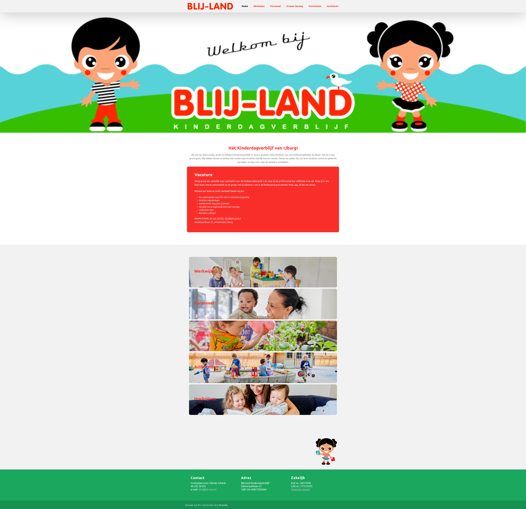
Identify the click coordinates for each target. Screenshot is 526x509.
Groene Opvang (294, 6)
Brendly (223, 505)
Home (245, 6)
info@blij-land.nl (233, 218)
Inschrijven (332, 6)
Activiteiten (314, 6)
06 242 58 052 (217, 218)
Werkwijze (259, 6)
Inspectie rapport (300, 489)
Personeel (275, 6)
